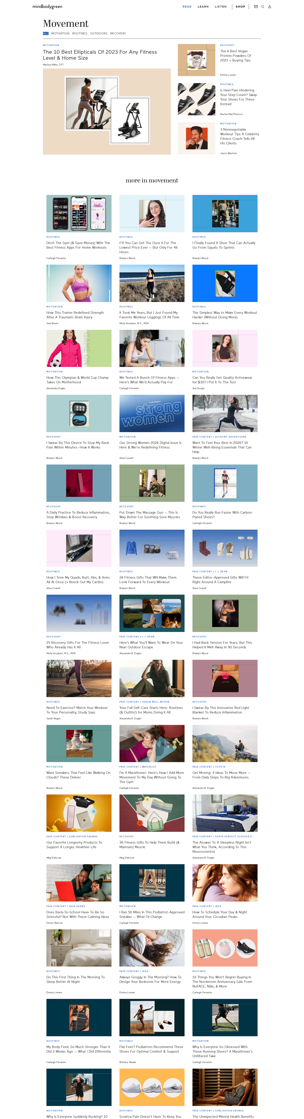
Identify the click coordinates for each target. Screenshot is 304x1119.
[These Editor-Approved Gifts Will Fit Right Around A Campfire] (225, 548)
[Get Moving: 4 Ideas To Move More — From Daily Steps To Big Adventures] (225, 743)
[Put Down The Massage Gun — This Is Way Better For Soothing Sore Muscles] (152, 483)
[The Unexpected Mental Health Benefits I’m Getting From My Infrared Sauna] (225, 1087)
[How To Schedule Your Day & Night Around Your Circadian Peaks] (225, 883)
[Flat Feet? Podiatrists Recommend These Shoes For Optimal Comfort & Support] (152, 1017)
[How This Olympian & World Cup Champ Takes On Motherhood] (79, 348)
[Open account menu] (270, 6)
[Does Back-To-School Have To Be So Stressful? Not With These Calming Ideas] (79, 883)
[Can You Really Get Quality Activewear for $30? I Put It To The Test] (225, 348)
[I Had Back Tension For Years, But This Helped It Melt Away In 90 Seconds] (225, 613)
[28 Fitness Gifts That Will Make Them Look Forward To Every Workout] (152, 548)
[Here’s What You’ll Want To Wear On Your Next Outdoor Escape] (152, 613)
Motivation (60, 33)
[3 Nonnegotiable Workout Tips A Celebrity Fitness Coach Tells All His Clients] (198, 138)
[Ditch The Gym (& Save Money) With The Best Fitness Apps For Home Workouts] (79, 213)
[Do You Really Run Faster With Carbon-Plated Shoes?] (225, 483)
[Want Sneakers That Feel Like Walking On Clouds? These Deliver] (79, 743)
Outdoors (98, 33)
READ (187, 6)
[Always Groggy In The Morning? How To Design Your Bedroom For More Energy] (152, 948)
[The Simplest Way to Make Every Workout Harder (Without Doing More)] (225, 283)
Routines (79, 33)
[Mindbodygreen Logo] (47, 7)
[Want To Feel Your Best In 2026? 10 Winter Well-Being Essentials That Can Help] (225, 413)
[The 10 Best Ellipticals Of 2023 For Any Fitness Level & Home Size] (107, 111)
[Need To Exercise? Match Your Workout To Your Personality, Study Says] (79, 678)
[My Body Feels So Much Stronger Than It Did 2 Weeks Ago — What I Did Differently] (79, 1017)
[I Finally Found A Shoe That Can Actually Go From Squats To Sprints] (225, 213)
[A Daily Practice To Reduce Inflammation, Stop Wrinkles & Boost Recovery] (79, 483)
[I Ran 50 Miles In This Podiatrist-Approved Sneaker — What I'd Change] (152, 883)
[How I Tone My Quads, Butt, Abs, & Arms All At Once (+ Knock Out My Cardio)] (79, 548)
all (46, 33)
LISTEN (221, 6)
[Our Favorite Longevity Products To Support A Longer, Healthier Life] (79, 813)
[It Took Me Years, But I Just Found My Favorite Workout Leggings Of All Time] (152, 283)
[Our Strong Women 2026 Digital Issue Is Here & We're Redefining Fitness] (152, 413)
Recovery (118, 33)
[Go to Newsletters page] (256, 6)
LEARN (203, 6)
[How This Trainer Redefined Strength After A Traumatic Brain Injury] (79, 283)
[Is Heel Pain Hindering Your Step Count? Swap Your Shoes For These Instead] (198, 99)
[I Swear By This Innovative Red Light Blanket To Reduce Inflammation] (225, 678)
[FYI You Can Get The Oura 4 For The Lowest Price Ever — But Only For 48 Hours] (152, 213)
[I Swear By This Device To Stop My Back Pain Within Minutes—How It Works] (79, 413)
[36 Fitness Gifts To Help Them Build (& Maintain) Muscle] (152, 813)
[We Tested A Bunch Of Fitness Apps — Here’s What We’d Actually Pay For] (152, 348)
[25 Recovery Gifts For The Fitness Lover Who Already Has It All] (79, 613)
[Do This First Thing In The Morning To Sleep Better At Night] (79, 948)
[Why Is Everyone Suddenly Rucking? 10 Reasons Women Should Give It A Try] (79, 1087)
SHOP (240, 6)
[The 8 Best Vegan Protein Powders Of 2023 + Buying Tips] (198, 60)
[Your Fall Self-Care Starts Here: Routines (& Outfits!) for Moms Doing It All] (152, 678)
